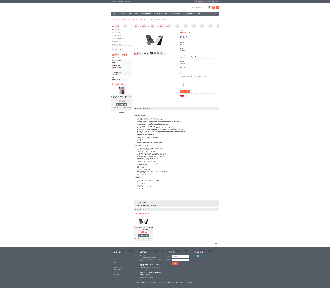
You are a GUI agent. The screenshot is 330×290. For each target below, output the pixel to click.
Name (168, 256)
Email (168, 259)
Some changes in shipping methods (150, 255)
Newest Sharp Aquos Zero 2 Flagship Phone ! (150, 264)
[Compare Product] (213, 7)
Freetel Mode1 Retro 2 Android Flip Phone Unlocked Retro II (121, 97)
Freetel (182, 30)
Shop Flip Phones (121, 19)
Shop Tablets (115, 41)
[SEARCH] (209, 7)
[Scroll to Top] (216, 244)
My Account (113, 1)
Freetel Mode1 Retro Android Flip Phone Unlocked (143, 228)
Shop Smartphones (122, 17)
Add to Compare (127, 107)
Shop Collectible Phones (118, 50)
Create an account (126, 1)
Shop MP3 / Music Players (118, 44)
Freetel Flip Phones (133, 19)
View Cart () (213, 1)
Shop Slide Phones (116, 35)
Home (114, 17)
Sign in (119, 1)
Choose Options (122, 104)
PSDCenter (190, 282)
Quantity (182, 83)
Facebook (195, 256)
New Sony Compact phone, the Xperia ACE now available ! (150, 273)
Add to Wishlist (116, 107)
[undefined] (154, 45)
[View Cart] (217, 7)
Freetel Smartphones (134, 17)
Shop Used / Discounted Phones (119, 47)
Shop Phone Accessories (118, 38)
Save (183, 96)
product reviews (191, 32)
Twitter (198, 256)
